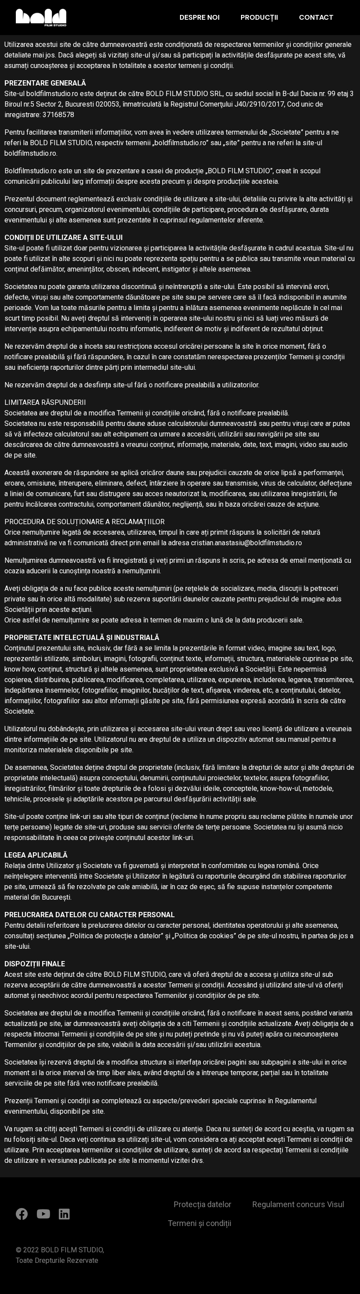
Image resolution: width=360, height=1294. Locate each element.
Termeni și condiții (199, 1223)
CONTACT (316, 17)
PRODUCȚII (259, 17)
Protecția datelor (202, 1204)
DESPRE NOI (200, 17)
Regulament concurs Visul (298, 1204)
